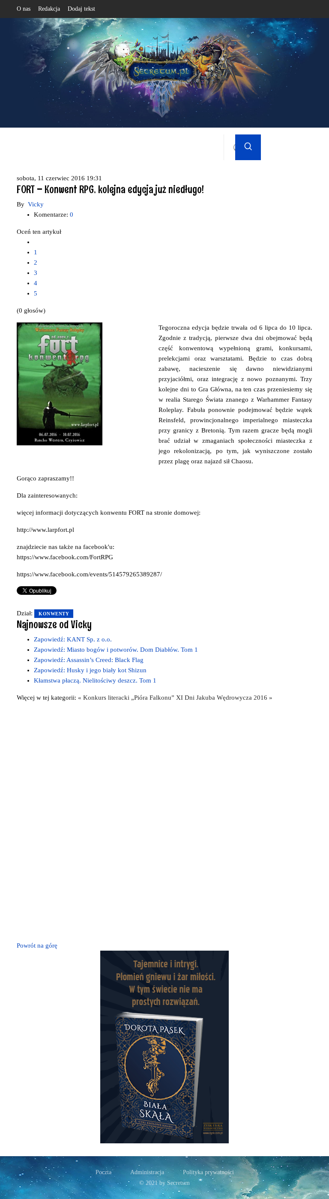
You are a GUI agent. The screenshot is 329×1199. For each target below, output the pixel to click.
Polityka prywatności (208, 1172)
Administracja (147, 1172)
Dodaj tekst (81, 9)
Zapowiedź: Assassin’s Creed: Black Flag (89, 659)
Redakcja (49, 9)
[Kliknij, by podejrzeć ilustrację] (59, 383)
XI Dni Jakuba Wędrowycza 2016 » (224, 697)
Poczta (103, 1172)
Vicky (36, 204)
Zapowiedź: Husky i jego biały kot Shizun (90, 670)
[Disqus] (164, 820)
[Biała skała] (164, 1046)
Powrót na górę (37, 945)
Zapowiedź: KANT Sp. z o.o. (73, 639)
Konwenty (54, 613)
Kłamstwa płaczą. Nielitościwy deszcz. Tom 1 (95, 680)
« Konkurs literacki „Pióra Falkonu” (127, 697)
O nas (23, 9)
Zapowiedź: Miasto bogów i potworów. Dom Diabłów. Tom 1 (116, 649)
